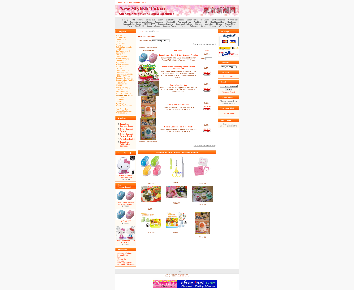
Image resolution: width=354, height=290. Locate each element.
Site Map (120, 261)
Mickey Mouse (230, 24)
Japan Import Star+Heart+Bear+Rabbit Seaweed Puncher (151, 179)
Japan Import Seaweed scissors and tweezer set (176, 180)
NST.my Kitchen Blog (132, 2)
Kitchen (198, 24)
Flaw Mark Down (184, 22)
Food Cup (197, 22)
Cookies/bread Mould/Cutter (141, 22)
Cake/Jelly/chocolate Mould (198, 20)
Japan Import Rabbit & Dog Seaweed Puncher (126, 203)
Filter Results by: (145, 41)
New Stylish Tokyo (182, 276)
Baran (160, 20)
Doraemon (159, 22)
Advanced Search (228, 92)
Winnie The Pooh (225, 26)
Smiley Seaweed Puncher (126, 130)
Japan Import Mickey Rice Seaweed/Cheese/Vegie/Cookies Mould (151, 205)
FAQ (119, 257)
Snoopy (183, 26)
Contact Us (121, 259)
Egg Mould (170, 22)
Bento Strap (170, 20)
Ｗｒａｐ (125, 20)
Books (181, 20)
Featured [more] (124, 153)
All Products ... (121, 113)
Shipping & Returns (124, 253)
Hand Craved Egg (217, 22)
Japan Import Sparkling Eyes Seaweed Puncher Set (178, 68)
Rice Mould (139, 26)
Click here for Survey (227, 113)
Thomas (212, 26)
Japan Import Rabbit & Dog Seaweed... (125, 144)
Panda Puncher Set (127, 139)
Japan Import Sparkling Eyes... (126, 125)
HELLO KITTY (149, 24)
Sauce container (153, 26)
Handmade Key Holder (132, 24)
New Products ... (122, 109)
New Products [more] (124, 186)
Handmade (231, 22)
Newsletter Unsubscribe (126, 265)
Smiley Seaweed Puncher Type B (126, 135)
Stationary (194, 26)
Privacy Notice (122, 255)
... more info (207, 72)
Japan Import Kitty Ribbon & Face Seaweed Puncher (177, 200)
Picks (129, 26)
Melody (219, 24)
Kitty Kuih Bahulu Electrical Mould (125, 177)
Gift (206, 22)
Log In (143, 2)
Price (207, 51)
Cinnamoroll (233, 20)
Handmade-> (121, 72)
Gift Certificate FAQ (124, 263)
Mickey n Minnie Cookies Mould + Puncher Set (176, 230)
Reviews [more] (226, 97)
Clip (125, 22)
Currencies (225, 63)
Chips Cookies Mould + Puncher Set (150, 230)
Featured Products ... (124, 111)
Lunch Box (209, 24)
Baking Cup (150, 20)
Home (120, 2)
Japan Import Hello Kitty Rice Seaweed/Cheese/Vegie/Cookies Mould (202, 179)
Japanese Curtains (165, 24)
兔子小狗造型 (126, 221)
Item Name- (178, 51)
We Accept (225, 31)
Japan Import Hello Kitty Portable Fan (126, 241)
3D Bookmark (137, 20)
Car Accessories (218, 20)
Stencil (203, 26)
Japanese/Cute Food (184, 24)
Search (223, 82)
